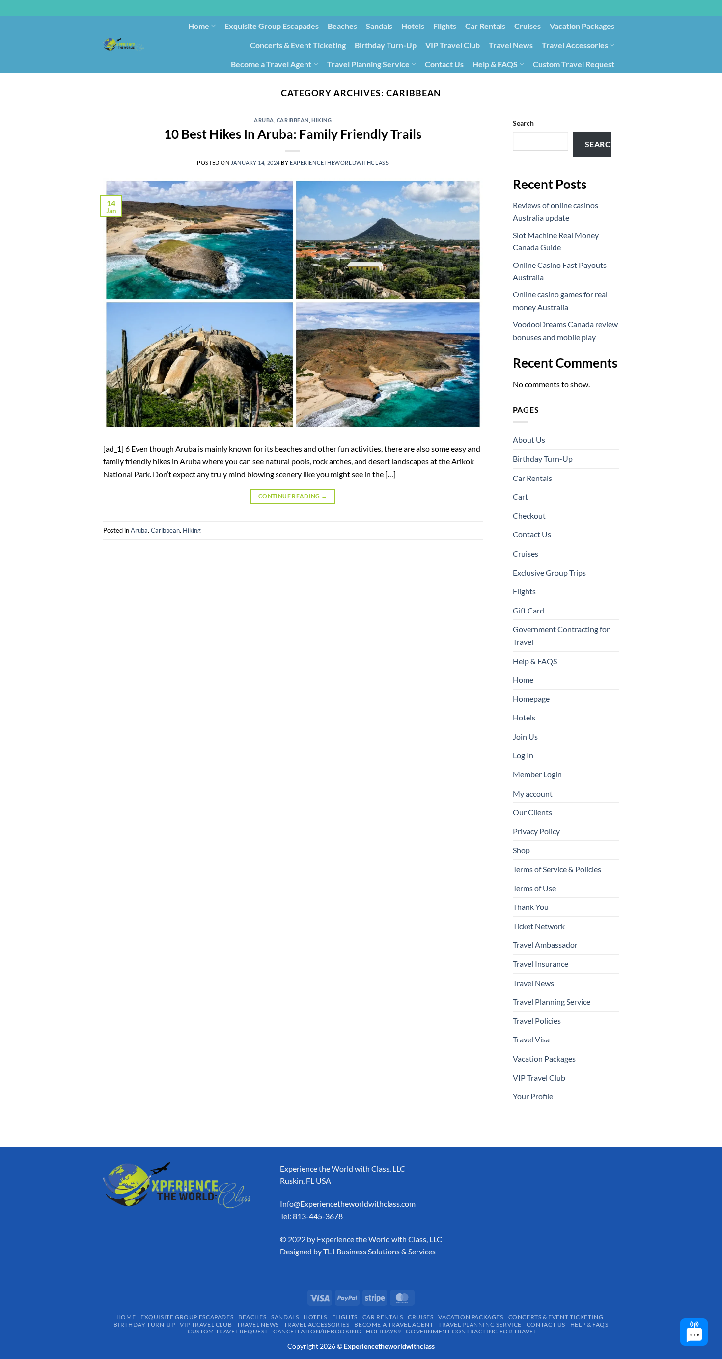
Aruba (264, 120)
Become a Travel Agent (271, 64)
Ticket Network (539, 926)
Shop (521, 849)
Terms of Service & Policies (557, 869)
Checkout (529, 515)
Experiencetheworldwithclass (339, 163)
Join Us (525, 736)
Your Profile (533, 1096)
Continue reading (293, 496)
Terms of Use (534, 888)
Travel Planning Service (368, 64)
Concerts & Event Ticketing (298, 45)
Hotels (412, 25)
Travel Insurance (540, 963)
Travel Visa (531, 1039)
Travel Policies (537, 1020)
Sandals (379, 25)
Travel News (511, 45)
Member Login (537, 774)
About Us (529, 439)
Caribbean (293, 120)
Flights (444, 25)
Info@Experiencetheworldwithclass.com (348, 1203)
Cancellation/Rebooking (400, 82)
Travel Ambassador (545, 944)
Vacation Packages (582, 25)
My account (533, 793)
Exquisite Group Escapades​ (271, 25)
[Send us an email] (624, 13)
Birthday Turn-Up (386, 45)
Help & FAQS (495, 64)
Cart (520, 496)
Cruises (527, 25)
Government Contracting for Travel (556, 82)
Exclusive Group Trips (549, 572)
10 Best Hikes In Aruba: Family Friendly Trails (292, 134)
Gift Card (528, 610)
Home (198, 25)
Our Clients (532, 812)
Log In (523, 755)
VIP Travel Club (452, 45)
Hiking (321, 120)
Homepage (531, 698)
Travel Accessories (575, 45)
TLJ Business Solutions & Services (379, 1251)
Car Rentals (485, 25)
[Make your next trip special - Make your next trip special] (123, 44)
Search (523, 123)
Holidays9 (467, 82)
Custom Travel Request (573, 64)
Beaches (342, 25)
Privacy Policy (536, 831)
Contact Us (444, 64)
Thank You (531, 906)
